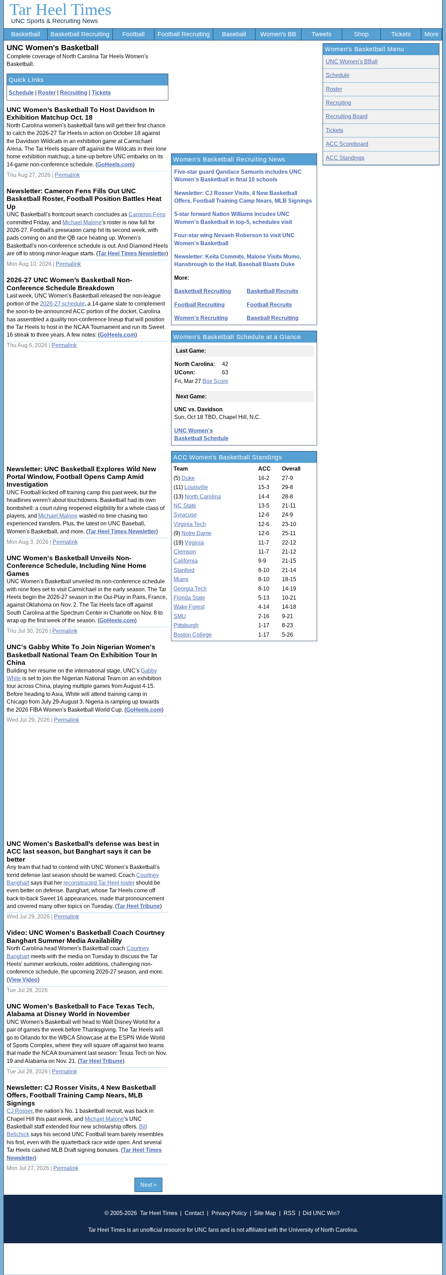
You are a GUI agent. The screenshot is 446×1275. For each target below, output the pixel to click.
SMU (180, 616)
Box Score (215, 381)
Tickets (401, 34)
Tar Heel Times (60, 9)
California (186, 561)
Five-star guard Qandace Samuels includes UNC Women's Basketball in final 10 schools (238, 175)
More (431, 34)
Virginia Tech (190, 524)
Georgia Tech (190, 589)
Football (133, 34)
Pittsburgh (186, 625)
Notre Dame (197, 533)
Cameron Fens (147, 214)
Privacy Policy (229, 1213)
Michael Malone (82, 222)
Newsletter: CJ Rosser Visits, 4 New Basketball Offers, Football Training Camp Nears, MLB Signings (243, 197)
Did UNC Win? (321, 1213)
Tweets (321, 34)
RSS (289, 1213)
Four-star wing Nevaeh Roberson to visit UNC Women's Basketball (234, 239)
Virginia (194, 543)
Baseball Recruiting (273, 318)
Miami (181, 579)
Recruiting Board (347, 116)
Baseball (234, 34)
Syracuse (185, 515)
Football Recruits (269, 305)
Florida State (189, 598)
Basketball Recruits (272, 291)
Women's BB (278, 34)
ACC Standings (345, 158)
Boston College (193, 635)
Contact (194, 1213)
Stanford (184, 570)
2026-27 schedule (62, 304)
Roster (47, 93)
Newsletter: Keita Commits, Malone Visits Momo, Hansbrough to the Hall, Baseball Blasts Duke (237, 260)
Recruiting (73, 93)
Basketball (25, 34)
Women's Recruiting (201, 318)
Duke (188, 478)
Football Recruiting (183, 34)
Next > (148, 1185)
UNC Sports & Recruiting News (54, 20)
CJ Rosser (19, 1111)
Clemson (185, 552)
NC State (185, 506)
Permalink (67, 175)
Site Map (265, 1213)
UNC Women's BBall (352, 62)
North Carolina (203, 497)
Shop (361, 34)
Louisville (196, 487)
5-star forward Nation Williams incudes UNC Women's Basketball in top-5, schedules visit (233, 218)
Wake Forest (189, 607)
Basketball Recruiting (80, 34)
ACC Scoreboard (347, 144)
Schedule (21, 93)
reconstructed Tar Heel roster (98, 883)
